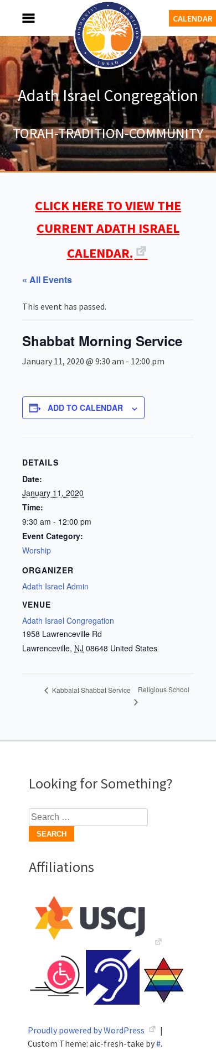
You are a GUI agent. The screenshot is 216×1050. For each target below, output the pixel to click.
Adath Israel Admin (55, 586)
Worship (36, 550)
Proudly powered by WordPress (87, 1030)
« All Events (47, 279)
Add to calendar (85, 407)
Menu (16, 18)
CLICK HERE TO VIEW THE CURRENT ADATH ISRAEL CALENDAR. (108, 229)
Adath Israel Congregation (108, 95)
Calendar (193, 18)
